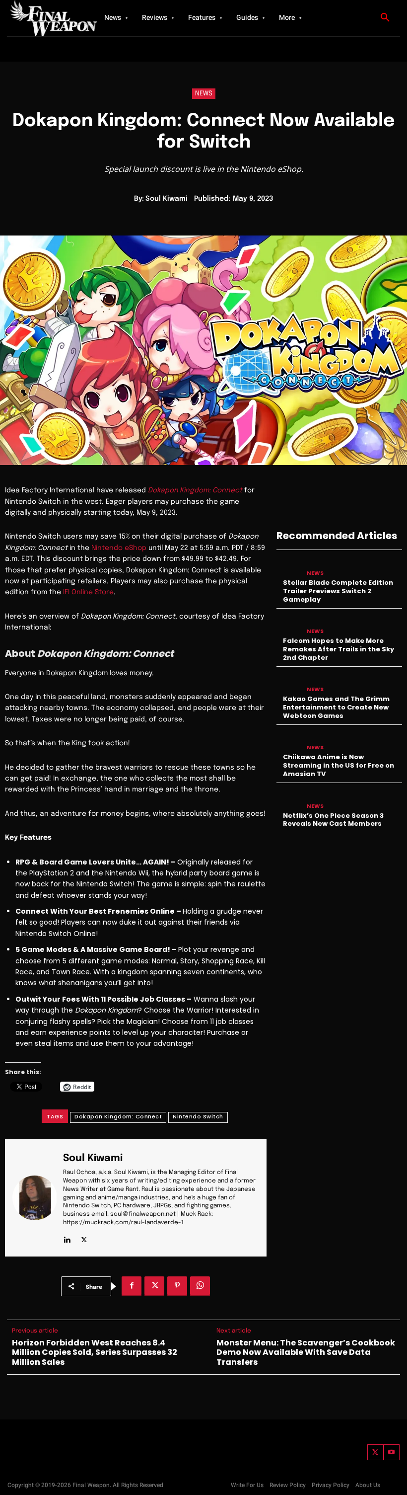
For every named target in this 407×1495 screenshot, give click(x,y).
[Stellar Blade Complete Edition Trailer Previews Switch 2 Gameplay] (289, 566)
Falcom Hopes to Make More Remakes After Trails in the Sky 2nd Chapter (338, 649)
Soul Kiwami (166, 198)
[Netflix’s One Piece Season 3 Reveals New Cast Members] (289, 799)
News (203, 93)
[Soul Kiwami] (34, 1198)
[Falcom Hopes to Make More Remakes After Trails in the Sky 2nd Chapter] (289, 625)
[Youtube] (392, 1452)
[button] (385, 18)
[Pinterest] (177, 1286)
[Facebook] (131, 1286)
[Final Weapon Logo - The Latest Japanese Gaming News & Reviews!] (44, 18)
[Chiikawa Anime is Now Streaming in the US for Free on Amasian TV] (289, 741)
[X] (84, 1238)
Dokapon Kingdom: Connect (118, 1116)
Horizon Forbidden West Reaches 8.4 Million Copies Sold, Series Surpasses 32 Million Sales (94, 1352)
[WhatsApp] (200, 1286)
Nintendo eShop (118, 548)
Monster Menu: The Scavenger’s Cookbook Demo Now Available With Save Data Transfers (305, 1352)
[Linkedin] (66, 1238)
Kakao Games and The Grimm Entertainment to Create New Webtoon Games (336, 707)
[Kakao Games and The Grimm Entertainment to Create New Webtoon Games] (289, 683)
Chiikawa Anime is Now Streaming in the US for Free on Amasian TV (338, 765)
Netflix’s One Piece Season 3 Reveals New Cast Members (333, 820)
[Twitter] (375, 1452)
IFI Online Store (88, 592)
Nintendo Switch (198, 1116)
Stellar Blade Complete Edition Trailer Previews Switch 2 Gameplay (338, 591)
